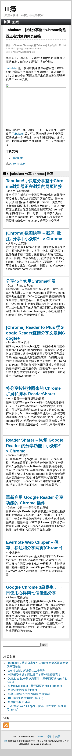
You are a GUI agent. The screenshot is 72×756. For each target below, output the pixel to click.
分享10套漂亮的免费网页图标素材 (29, 693)
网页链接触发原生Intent (22, 689)
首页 (7, 22)
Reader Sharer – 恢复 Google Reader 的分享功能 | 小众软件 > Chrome (34, 445)
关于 (57, 736)
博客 (49, 736)
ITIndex (39, 736)
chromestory (18, 163)
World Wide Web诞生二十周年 (26, 670)
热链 (15, 22)
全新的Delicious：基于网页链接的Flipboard (35, 685)
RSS (6, 725)
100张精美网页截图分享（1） (26, 697)
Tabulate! (11, 68)
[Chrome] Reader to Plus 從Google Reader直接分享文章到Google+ (35, 333)
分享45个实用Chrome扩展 (31, 281)
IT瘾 (10, 8)
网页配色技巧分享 (19, 702)
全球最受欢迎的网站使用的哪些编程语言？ (34, 674)
